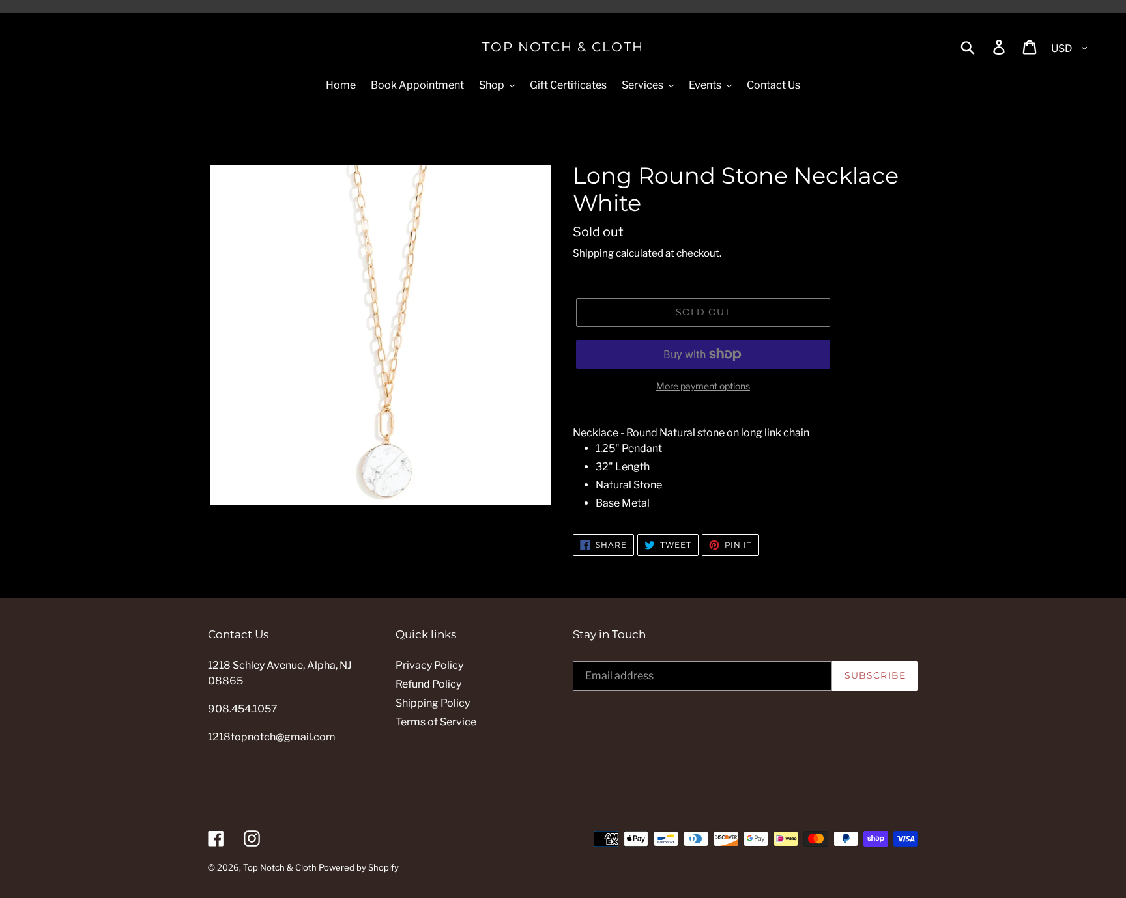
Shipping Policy (433, 703)
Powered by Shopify (359, 867)
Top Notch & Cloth (563, 47)
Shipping (593, 253)
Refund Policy (428, 684)
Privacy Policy (429, 665)
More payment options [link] (703, 385)
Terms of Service (436, 722)
